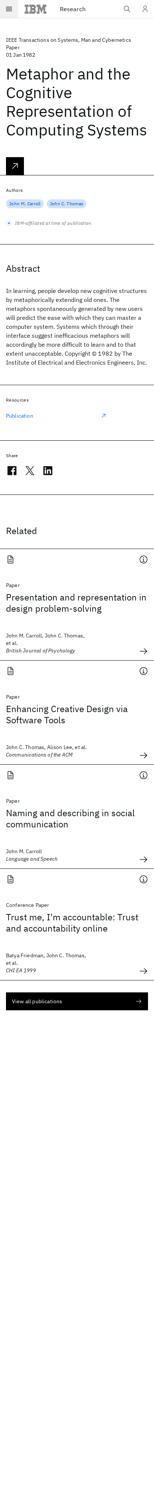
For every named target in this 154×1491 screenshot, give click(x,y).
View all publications (37, 1001)
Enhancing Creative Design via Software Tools (67, 714)
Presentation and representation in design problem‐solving (76, 603)
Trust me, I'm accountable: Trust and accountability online (72, 922)
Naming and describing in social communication (70, 818)
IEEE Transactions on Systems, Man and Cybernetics (68, 40)
